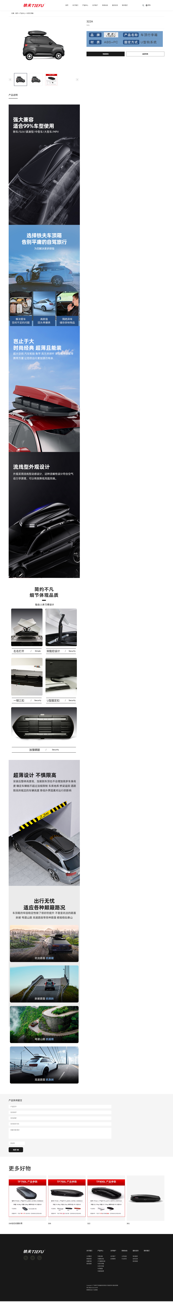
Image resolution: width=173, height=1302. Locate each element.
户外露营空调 (101, 1261)
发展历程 (89, 1261)
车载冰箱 (100, 1256)
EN (149, 5)
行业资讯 (124, 1258)
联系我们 (125, 5)
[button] (10, 79)
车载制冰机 (101, 1258)
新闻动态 (105, 5)
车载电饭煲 (101, 1271)
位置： (13, 13)
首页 (66, 5)
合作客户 (95, 5)
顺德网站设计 (89, 1290)
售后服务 (135, 1256)
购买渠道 (135, 1261)
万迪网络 (95, 1290)
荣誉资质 (89, 1258)
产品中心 (85, 5)
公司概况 (89, 1256)
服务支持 (115, 5)
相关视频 (89, 1263)
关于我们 (75, 5)
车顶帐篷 (100, 1268)
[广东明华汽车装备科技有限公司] (34, 5)
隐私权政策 (115, 1285)
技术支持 (135, 1258)
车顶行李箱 (30, 13)
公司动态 (124, 1256)
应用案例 (113, 1258)
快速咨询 (105, 54)
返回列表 (145, 54)
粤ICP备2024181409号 (92, 1287)
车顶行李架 (101, 1266)
